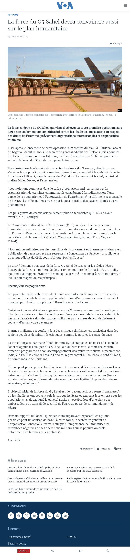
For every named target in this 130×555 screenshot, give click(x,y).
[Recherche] (107, 551)
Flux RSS (71, 537)
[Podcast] (57, 516)
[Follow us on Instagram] (42, 516)
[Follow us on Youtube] (34, 516)
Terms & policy (17, 543)
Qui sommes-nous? (19, 537)
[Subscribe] (65, 516)
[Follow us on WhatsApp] (11, 516)
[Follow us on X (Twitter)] (26, 516)
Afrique (13, 14)
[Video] (80, 551)
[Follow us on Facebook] (19, 516)
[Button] (116, 43)
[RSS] (50, 516)
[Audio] (52, 551)
